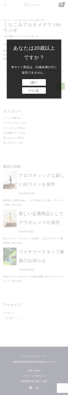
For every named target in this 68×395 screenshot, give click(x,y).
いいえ (34, 90)
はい (34, 82)
